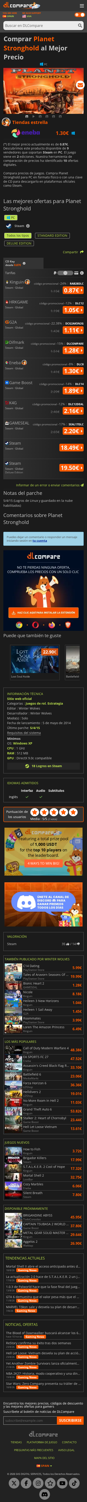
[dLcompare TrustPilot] (49, 1483)
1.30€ (72, 371)
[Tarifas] (65, 273)
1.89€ (72, 390)
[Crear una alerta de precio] (80, 85)
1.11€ (72, 330)
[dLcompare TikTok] (73, 1483)
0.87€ (72, 290)
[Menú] (81, 6)
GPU (10, 758)
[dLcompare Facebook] (25, 1483)
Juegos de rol (36, 703)
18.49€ (71, 447)
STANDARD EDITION (52, 235)
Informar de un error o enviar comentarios (48, 485)
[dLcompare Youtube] (61, 1483)
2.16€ (72, 411)
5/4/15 (35, 728)
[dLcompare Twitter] (13, 1483)
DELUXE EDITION (19, 243)
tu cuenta (40, 541)
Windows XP (22, 743)
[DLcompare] (43, 1434)
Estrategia (55, 703)
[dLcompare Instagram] (37, 1483)
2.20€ (72, 431)
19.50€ (71, 468)
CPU (10, 748)
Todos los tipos (18, 235)
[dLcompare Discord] (43, 1494)
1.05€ (72, 310)
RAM (10, 753)
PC (13, 217)
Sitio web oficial (19, 699)
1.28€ (72, 350)
